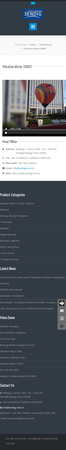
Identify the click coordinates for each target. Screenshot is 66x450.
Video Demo (45, 44)
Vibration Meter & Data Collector (17, 203)
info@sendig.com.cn (23, 168)
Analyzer (4, 228)
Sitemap (10, 443)
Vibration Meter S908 (11, 351)
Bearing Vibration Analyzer (13, 215)
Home (32, 44)
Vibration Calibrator (10, 240)
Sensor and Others (9, 246)
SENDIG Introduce (9, 326)
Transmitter (6, 222)
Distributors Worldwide (12, 295)
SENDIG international (11, 289)
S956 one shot (7, 338)
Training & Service (9, 259)
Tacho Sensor (7, 253)
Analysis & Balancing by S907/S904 (18, 376)
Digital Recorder (8, 234)
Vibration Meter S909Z (34, 48)
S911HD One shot (9, 369)
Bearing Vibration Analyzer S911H (17, 345)
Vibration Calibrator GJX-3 (13, 357)
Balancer (4, 209)
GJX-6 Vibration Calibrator (13, 332)
